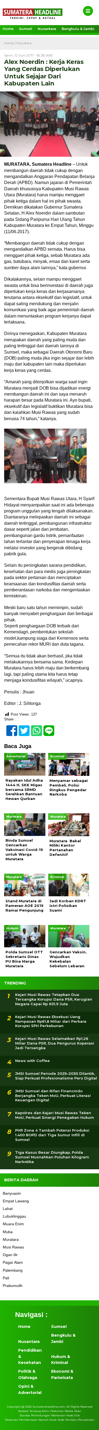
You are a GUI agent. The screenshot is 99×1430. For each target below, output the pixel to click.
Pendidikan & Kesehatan (30, 1356)
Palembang (13, 1270)
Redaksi (23, 1411)
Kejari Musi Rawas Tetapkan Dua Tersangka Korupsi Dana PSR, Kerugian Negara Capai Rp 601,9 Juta (53, 999)
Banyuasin (12, 1193)
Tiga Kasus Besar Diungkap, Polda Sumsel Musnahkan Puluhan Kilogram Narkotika (52, 1157)
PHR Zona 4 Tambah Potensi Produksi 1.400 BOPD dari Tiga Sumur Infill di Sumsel (52, 1135)
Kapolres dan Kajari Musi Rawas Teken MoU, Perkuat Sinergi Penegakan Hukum (54, 1115)
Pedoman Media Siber (65, 1411)
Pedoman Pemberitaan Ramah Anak (31, 1420)
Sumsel (25, 29)
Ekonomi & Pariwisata (62, 1374)
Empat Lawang (16, 1201)
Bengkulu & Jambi (78, 29)
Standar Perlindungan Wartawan (42, 1415)
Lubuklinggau (14, 1216)
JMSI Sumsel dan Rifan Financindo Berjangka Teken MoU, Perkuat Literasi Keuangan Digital (53, 1095)
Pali (6, 1278)
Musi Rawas (13, 1247)
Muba (8, 1232)
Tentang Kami (39, 1411)
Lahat (8, 1208)
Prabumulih (13, 1285)
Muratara (24, 43)
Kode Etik (73, 1415)
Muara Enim (13, 1224)
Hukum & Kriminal (60, 1359)
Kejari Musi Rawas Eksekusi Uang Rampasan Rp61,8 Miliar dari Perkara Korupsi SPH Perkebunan (50, 1021)
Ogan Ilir (10, 1255)
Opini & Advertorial (30, 1389)
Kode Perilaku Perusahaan (76, 1420)
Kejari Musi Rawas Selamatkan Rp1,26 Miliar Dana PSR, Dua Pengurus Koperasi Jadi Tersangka (54, 1043)
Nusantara (47, 29)
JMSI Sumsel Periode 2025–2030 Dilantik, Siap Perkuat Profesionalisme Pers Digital (56, 1075)
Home (8, 29)
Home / (10, 43)
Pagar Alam (13, 1262)
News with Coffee (32, 1060)
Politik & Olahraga (27, 1374)
